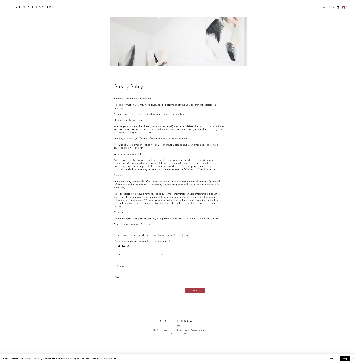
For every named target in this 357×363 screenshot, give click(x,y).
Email (116, 277)
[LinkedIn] (123, 246)
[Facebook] (115, 246)
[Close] (353, 358)
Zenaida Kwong (197, 330)
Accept (345, 358)
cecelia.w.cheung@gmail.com (137, 224)
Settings (332, 358)
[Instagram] (338, 7)
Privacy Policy (110, 358)
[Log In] (342, 7)
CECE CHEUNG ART (35, 7)
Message (165, 255)
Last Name (119, 266)
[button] (346, 6)
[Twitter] (119, 246)
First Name (119, 255)
